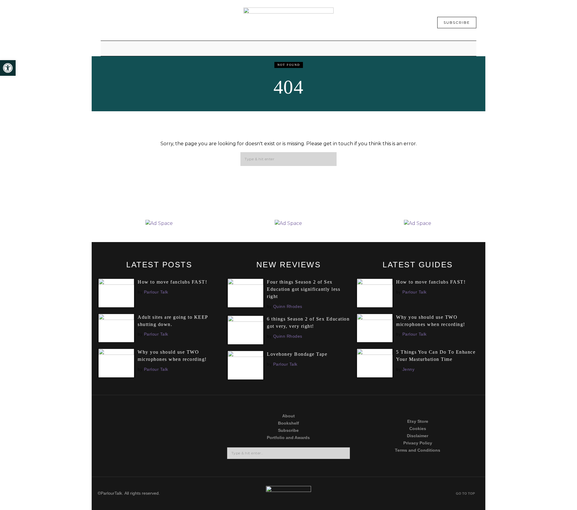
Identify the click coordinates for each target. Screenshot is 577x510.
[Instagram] (193, 411)
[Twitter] (125, 411)
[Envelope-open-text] (193, 457)
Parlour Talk (156, 292)
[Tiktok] (125, 434)
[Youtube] (193, 434)
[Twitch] (125, 457)
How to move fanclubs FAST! (172, 281)
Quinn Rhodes (287, 306)
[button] (329, 159)
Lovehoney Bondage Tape (297, 354)
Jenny (408, 369)
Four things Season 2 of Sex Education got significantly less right (303, 289)
